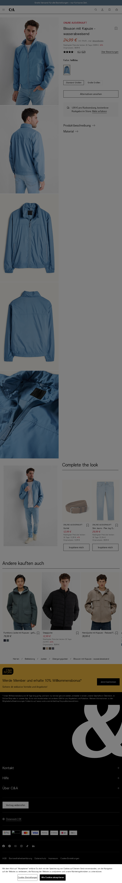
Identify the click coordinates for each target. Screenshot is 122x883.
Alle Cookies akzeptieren (52, 877)
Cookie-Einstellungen (27, 877)
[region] (61, 873)
